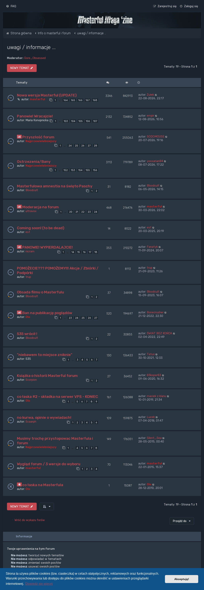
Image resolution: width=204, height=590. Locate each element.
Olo (28, 317)
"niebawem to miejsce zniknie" (44, 354)
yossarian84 (155, 161)
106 (88, 121)
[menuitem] (11, 6)
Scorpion (31, 380)
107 (95, 121)
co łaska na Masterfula (42, 485)
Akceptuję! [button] (181, 579)
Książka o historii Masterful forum (47, 375)
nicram (30, 251)
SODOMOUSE (155, 136)
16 (84, 252)
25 (76, 145)
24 (70, 145)
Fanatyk (152, 247)
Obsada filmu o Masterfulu (40, 292)
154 (80, 170)
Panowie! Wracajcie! (35, 116)
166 (80, 100)
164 (66, 100)
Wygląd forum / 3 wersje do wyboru (48, 464)
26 (82, 145)
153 (73, 170)
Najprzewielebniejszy (41, 141)
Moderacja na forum (40, 207)
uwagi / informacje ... (31, 47)
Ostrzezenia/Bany (34, 161)
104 (73, 121)
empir (150, 115)
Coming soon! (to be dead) (40, 228)
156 (95, 170)
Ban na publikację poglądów (47, 313)
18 (95, 252)
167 (88, 100)
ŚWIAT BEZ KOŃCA (159, 333)
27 (89, 145)
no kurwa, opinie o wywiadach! (44, 417)
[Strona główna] (105, 20)
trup (28, 277)
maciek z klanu (156, 396)
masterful (37, 99)
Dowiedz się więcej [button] (39, 583)
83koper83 (154, 375)
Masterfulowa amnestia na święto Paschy (54, 186)
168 (95, 100)
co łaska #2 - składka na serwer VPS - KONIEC (57, 396)
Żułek (150, 94)
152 (66, 170)
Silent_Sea (154, 438)
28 (95, 145)
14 (73, 252)
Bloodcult (32, 190)
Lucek (151, 417)
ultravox (31, 211)
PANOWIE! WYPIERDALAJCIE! (47, 247)
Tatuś (151, 354)
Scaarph (31, 421)
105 (80, 121)
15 (78, 252)
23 (89, 211)
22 (82, 211)
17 (90, 252)
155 (88, 170)
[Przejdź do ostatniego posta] (156, 94)
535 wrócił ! (27, 333)
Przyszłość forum (38, 137)
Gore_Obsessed (35, 58)
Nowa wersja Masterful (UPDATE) (46, 95)
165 (73, 100)
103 (66, 121)
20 (70, 211)
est (28, 232)
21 (77, 211)
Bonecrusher (155, 312)
